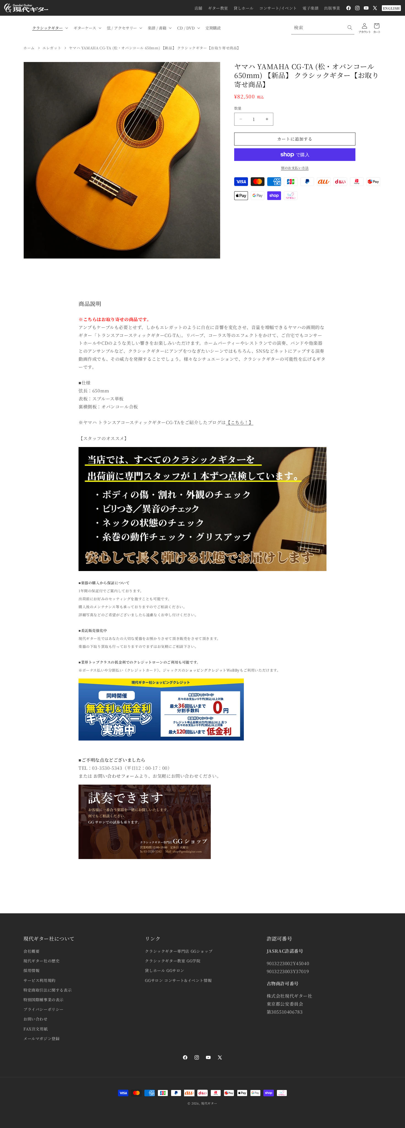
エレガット (51, 47)
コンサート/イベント (278, 8)
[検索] (350, 27)
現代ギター (209, 1103)
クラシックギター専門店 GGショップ (178, 951)
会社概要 (31, 951)
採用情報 (31, 970)
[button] (49, 28)
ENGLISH (391, 8)
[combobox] (322, 27)
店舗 (198, 8)
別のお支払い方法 (295, 167)
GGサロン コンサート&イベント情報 (178, 980)
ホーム (29, 47)
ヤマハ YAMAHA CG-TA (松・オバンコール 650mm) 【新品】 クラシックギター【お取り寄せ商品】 (155, 47)
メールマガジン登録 (41, 1038)
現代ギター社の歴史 (41, 960)
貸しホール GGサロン (164, 970)
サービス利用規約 (39, 980)
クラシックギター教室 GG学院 (172, 960)
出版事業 (332, 8)
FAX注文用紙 (35, 1029)
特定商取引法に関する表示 (47, 990)
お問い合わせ (35, 1019)
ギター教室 (218, 8)
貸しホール (244, 8)
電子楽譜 (310, 8)
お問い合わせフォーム (116, 776)
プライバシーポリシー (43, 1009)
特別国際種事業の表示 (43, 999)
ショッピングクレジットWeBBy (212, 670)
